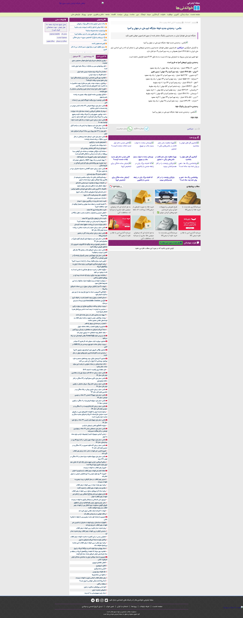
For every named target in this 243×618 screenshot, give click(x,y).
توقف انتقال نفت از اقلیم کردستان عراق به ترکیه (91, 186)
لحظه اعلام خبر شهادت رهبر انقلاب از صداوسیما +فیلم (88, 470)
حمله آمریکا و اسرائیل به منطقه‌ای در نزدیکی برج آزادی (89, 329)
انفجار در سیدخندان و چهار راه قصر (95, 323)
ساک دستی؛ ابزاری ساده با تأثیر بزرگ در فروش (91, 24)
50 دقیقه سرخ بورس (99, 572)
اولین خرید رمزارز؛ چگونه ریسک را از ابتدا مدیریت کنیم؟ (89, 261)
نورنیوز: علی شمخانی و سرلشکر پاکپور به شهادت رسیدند (88, 499)
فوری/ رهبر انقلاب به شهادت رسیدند (94, 467)
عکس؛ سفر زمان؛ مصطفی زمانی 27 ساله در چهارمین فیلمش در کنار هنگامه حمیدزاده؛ (90, 429)
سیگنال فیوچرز (51, 41)
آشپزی (176, 14)
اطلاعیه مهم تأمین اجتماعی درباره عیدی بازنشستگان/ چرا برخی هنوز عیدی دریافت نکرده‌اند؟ (89, 79)
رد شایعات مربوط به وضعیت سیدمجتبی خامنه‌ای (91, 183)
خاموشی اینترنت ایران (99, 590)
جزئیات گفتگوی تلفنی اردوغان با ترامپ (94, 425)
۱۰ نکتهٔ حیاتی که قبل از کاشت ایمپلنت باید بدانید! (89, 27)
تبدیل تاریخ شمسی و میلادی (92, 606)
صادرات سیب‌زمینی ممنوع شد (96, 198)
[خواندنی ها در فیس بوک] (97, 601)
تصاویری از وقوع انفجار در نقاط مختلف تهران (91, 326)
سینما (149, 14)
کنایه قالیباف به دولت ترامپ (97, 74)
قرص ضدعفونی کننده (98, 43)
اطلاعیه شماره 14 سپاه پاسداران (96, 174)
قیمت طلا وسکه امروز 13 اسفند (96, 210)
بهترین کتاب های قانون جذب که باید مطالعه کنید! (90, 34)
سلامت (132, 14)
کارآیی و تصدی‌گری (100, 568)
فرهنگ (143, 14)
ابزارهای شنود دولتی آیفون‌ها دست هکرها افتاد (91, 157)
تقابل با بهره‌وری (101, 565)
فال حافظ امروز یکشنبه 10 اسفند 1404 (94, 369)
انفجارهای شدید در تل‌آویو (97, 142)
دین (137, 14)
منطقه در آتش (101, 584)
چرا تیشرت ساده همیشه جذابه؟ (95, 30)
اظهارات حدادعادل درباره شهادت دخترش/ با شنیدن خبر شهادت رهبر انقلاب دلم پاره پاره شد (89, 523)
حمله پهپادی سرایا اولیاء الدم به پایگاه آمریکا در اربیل (90, 548)
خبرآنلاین (180, 47)
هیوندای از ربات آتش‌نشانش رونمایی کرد (93, 148)
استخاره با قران (122, 606)
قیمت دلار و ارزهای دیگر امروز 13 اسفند (94, 218)
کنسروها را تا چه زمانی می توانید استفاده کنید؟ (91, 221)
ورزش (126, 14)
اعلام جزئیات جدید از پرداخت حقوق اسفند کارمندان (90, 224)
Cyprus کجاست (62, 38)
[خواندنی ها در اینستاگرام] (102, 601)
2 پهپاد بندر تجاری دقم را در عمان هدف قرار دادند (91, 315)
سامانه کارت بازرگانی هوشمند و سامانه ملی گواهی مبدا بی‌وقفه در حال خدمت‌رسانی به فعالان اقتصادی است (90, 152)
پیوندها (134, 606)
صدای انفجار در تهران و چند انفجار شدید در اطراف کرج (89, 297)
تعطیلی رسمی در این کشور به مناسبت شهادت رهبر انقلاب (88, 536)
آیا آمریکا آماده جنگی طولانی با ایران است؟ (92, 581)
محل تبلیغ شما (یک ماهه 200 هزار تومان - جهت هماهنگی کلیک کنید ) (56, 27)
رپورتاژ (84, 14)
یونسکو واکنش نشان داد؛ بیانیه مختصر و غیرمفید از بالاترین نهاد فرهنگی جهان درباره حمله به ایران (90, 178)
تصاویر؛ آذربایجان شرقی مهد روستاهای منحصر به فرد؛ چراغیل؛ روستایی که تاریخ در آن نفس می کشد (90, 359)
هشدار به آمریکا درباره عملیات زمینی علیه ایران (91, 71)
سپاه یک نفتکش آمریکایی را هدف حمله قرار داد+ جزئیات (88, 111)
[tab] (101, 57)
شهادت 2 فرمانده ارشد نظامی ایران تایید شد (92, 511)
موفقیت (170, 14)
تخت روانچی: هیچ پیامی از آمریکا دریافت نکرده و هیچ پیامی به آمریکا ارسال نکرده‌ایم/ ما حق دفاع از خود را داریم (89, 115)
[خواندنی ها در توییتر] (106, 601)
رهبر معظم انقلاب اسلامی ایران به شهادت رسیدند (91, 578)
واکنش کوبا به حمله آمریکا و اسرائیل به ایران (92, 540)
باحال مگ (64, 34)
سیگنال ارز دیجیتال (61, 41)
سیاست (119, 14)
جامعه (107, 14)
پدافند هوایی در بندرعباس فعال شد (95, 514)
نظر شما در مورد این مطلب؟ (170, 242)
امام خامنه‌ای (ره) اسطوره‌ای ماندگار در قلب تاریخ (91, 192)
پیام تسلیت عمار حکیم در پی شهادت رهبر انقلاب (91, 528)
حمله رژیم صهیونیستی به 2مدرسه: (95, 593)
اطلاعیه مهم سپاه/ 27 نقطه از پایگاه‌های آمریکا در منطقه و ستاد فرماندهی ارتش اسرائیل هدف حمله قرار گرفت (88, 552)
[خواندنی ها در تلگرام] (93, 601)
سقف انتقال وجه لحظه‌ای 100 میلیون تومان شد (91, 332)
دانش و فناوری (99, 14)
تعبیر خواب (110, 606)
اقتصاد (113, 14)
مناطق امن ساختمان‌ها (99, 575)
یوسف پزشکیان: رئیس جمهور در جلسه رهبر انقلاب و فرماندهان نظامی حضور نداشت (90, 319)
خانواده (163, 14)
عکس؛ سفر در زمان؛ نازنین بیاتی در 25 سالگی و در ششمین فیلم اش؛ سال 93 (91, 390)
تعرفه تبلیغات (144, 606)
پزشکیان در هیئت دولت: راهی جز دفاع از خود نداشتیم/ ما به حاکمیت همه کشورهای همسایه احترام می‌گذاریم (88, 84)
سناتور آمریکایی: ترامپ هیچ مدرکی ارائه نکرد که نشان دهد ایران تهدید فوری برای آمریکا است (88, 463)
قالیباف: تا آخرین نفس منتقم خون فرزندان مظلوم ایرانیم (88, 189)
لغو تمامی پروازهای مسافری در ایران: (95, 587)
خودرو (90, 14)
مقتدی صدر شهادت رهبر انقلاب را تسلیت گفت (91, 488)
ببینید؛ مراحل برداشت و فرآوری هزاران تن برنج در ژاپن (89, 306)
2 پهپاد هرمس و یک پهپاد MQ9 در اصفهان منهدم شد (89, 160)
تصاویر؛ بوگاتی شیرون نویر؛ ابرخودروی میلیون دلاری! (89, 350)
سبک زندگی (184, 14)
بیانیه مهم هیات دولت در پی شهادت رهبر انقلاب (91, 485)
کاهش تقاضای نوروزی (99, 562)
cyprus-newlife (55, 34)
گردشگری (155, 14)
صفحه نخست (195, 14)
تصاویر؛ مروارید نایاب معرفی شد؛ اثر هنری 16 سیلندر (89, 341)
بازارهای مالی (75, 14)
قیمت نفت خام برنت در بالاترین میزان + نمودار (91, 201)
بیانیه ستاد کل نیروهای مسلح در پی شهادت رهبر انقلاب (89, 491)
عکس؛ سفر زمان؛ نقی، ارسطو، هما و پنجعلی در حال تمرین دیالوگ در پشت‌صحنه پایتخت (90, 138)
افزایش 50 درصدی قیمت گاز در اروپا (95, 195)
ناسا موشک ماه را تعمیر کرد (98, 145)
